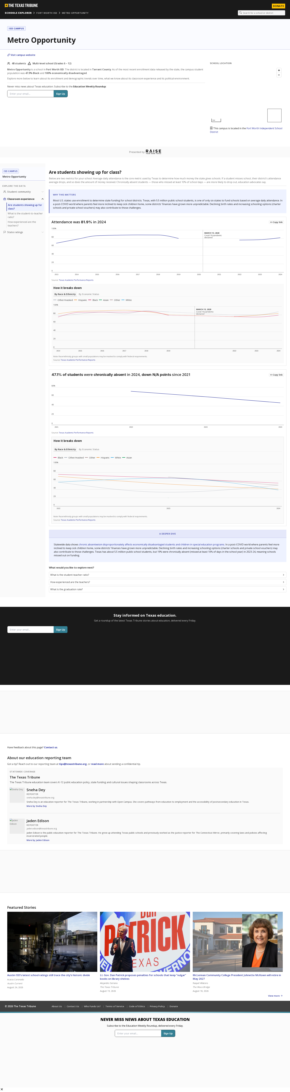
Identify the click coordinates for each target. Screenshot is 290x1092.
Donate (278, 6)
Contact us (50, 747)
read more (97, 764)
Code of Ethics (137, 1006)
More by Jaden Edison (38, 840)
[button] (145, 1052)
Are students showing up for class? (25, 206)
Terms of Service (114, 1006)
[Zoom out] (279, 75)
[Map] (246, 95)
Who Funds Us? (92, 1006)
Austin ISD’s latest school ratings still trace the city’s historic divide (48, 975)
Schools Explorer (18, 12)
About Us (57, 1006)
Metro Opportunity (75, 12)
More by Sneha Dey (37, 806)
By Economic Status (89, 294)
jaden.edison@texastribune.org (42, 828)
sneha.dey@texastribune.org (40, 797)
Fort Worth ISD (46, 12)
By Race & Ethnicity (65, 294)
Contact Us (73, 1006)
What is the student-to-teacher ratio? (25, 215)
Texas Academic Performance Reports (76, 280)
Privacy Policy (157, 1006)
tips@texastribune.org (73, 764)
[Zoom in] (279, 70)
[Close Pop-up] (2, 1089)
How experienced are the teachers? (22, 223)
